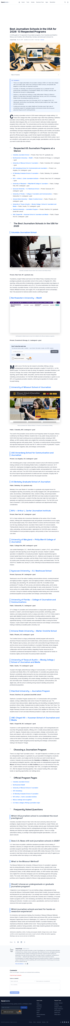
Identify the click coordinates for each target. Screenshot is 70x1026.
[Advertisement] (35, 16)
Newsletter (52, 2)
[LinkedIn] (64, 1022)
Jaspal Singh (13, 39)
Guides (32, 2)
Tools (27, 2)
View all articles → (19, 963)
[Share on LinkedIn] (21, 942)
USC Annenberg (17, 791)
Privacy (30, 1022)
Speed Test (57, 1012)
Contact (38, 1016)
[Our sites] (9, 2)
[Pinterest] (68, 1022)
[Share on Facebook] (18, 942)
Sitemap (43, 1022)
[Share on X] (15, 942)
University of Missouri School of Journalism (25, 163)
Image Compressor (58, 1008)
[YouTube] (66, 1022)
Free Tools (39, 1006)
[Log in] (68, 2)
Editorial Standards (41, 1014)
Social (23, 2)
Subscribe (54, 351)
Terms (34, 1022)
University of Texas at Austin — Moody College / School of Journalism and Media (33, 661)
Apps (47, 2)
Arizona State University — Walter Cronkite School (27, 199)
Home (38, 1003)
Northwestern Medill (19, 785)
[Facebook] (62, 1022)
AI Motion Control (58, 1006)
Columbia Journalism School (21, 155)
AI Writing (56, 1004)
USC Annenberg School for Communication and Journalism (30, 168)
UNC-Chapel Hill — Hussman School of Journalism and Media (30, 214)
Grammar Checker (58, 1003)
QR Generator (57, 1010)
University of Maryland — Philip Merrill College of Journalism (30, 183)
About (38, 1012)
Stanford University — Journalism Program (25, 209)
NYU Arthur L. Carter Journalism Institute (25, 796)
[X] (60, 1022)
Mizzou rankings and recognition (22, 799)
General (42, 39)
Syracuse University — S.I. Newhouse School (26, 188)
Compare (39, 1008)
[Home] (19, 2)
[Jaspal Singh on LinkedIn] (27, 963)
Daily (18, 354)
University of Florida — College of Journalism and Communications (32, 194)
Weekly (23, 354)
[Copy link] (24, 942)
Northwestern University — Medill (22, 158)
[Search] (65, 2)
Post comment (14, 992)
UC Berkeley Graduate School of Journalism (25, 173)
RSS (47, 1022)
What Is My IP (57, 1014)
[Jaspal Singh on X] (25, 963)
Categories (39, 1004)
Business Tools (40, 2)
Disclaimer (39, 1022)
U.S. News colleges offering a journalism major (26, 802)
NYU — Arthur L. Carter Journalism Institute (25, 178)
